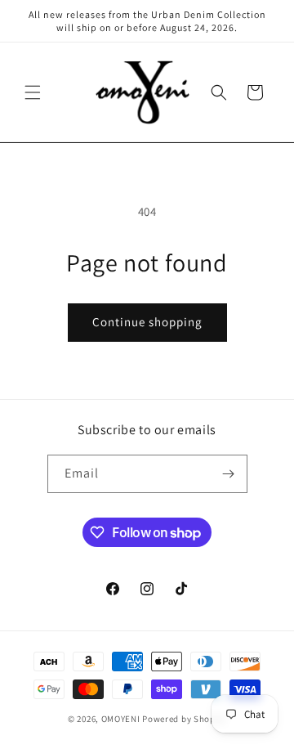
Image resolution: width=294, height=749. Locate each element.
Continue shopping (147, 322)
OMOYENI (120, 718)
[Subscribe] (229, 474)
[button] (33, 92)
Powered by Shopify (184, 718)
